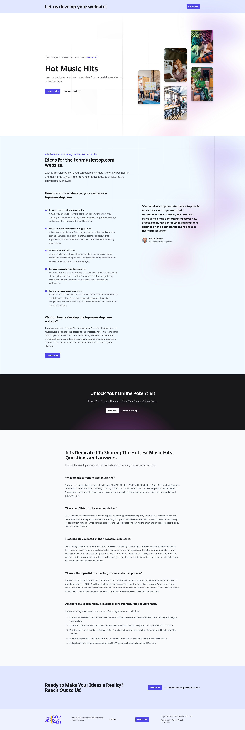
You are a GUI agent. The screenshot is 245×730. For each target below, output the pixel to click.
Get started (193, 6)
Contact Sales (53, 91)
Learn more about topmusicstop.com (182, 687)
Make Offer (155, 687)
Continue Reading (72, 91)
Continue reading (130, 410)
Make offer (113, 410)
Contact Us (91, 57)
